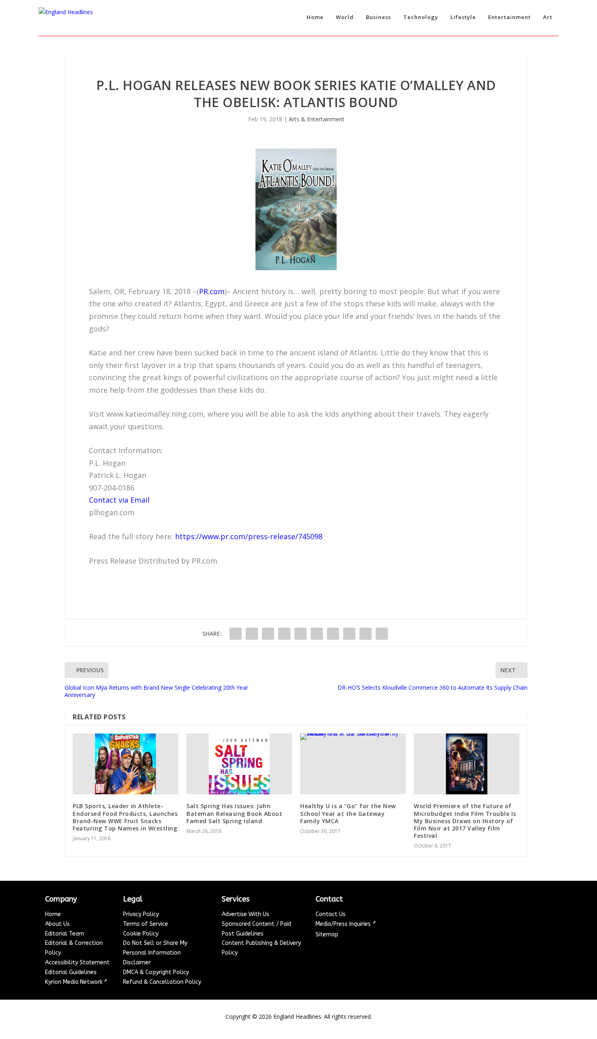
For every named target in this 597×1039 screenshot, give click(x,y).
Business (378, 17)
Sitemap (327, 934)
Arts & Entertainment (316, 119)
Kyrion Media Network (74, 982)
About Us (57, 924)
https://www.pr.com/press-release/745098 (248, 536)
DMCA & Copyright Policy (156, 972)
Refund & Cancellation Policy (162, 982)
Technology (420, 17)
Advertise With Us (245, 914)
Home (315, 17)
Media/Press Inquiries (344, 924)
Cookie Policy (140, 933)
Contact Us (331, 914)
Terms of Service (145, 924)
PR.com (212, 291)
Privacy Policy (141, 914)
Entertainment (509, 17)
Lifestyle (463, 17)
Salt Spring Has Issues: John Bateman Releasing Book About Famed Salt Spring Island (234, 813)
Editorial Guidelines (71, 972)
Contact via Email (119, 500)
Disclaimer (137, 962)
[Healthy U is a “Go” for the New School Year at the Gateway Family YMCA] (353, 764)
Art (547, 17)
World (345, 17)
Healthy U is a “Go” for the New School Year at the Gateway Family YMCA (348, 813)
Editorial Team (64, 933)
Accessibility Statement (77, 962)
